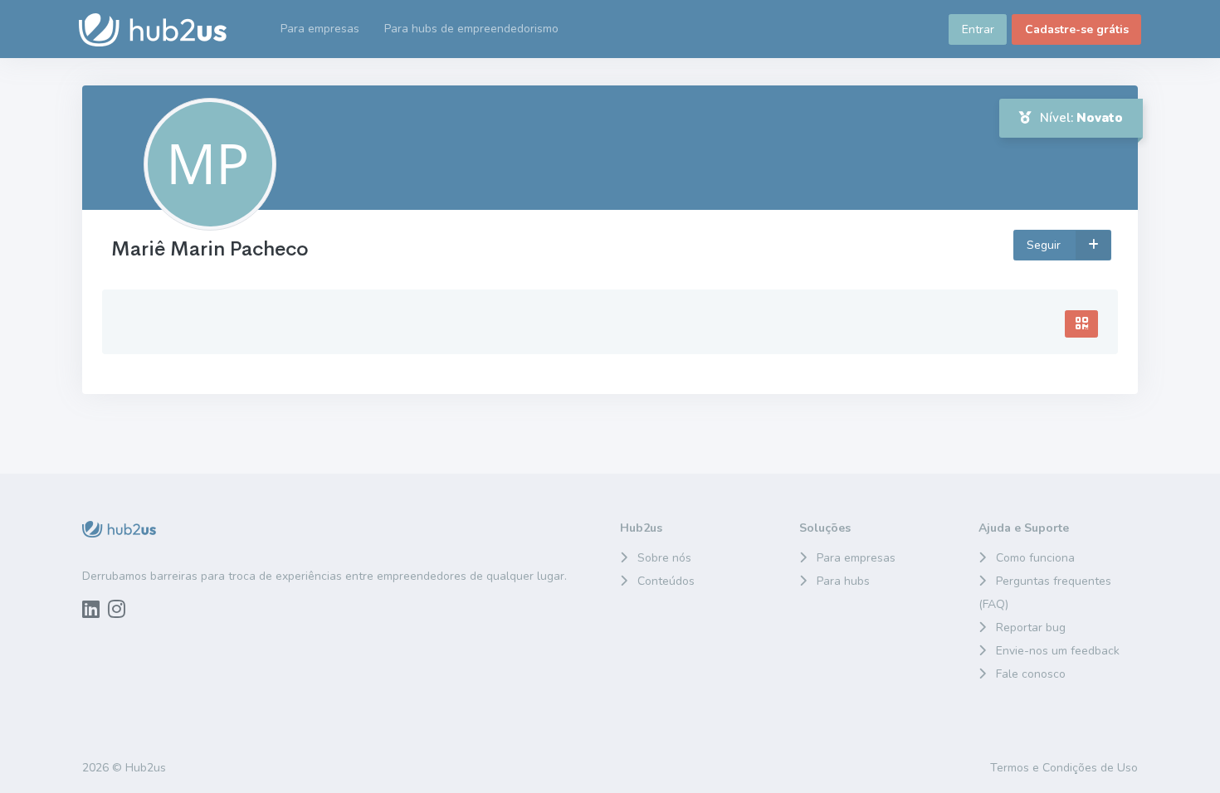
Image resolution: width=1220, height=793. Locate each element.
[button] (471, 29)
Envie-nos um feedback (1058, 651)
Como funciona (1035, 558)
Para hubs (843, 581)
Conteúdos (666, 581)
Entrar (978, 29)
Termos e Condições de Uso (1064, 768)
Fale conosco (1031, 674)
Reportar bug (1031, 627)
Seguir (1045, 245)
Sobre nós (664, 558)
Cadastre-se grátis (1077, 29)
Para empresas (856, 558)
